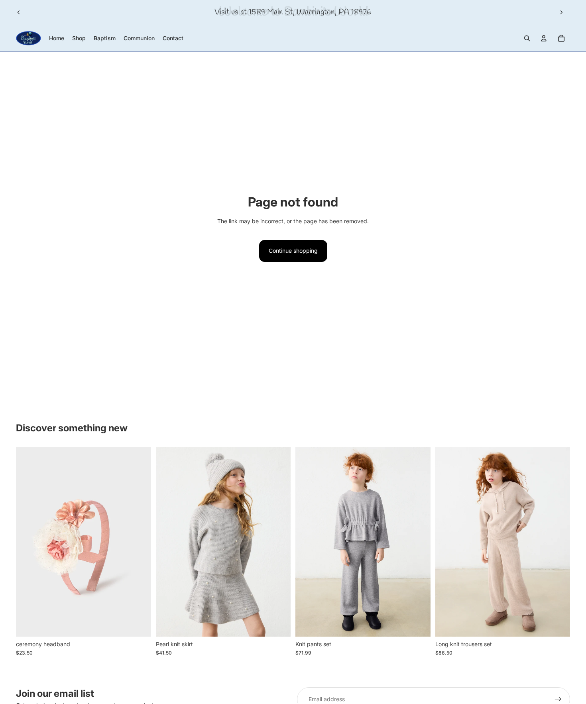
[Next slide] (561, 12)
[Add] (139, 624)
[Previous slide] (19, 12)
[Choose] (278, 624)
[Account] (544, 38)
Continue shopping (293, 250)
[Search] (527, 38)
